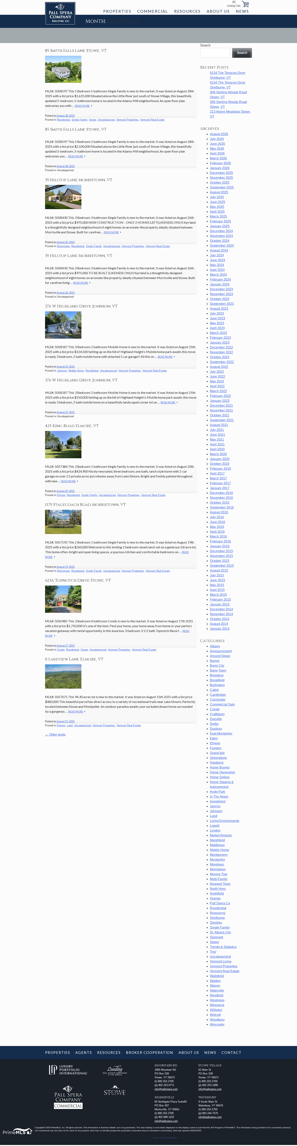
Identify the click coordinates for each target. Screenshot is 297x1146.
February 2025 (220, 221)
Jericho (215, 806)
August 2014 (219, 624)
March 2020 (218, 454)
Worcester (217, 1024)
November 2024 (221, 236)
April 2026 (217, 153)
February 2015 (220, 599)
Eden (214, 738)
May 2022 (217, 381)
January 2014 (220, 628)
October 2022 (219, 357)
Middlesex (217, 845)
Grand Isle (217, 753)
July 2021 (217, 430)
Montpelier (217, 859)
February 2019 (220, 468)
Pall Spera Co (220, 903)
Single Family (79, 119)
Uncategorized (106, 119)
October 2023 (219, 299)
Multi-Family (218, 879)
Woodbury (217, 1019)
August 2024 (219, 250)
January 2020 (220, 459)
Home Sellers (220, 777)
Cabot (214, 690)
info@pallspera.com (166, 1089)
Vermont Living (220, 961)
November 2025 (221, 177)
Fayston (215, 748)
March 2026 (218, 158)
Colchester (217, 699)
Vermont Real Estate (152, 119)
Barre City (217, 665)
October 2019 (219, 464)
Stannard (216, 937)
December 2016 (221, 493)
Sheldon (216, 922)
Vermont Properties (127, 119)
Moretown (217, 864)
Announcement (221, 651)
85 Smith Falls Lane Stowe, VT (76, 50)
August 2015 (219, 570)
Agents (83, 1052)
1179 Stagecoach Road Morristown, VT (85, 504)
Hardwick (216, 762)
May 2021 (217, 439)
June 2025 (217, 202)
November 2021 (221, 410)
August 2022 (219, 367)
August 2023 (219, 308)
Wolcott (215, 1014)
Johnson (62, 370)
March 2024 (218, 274)
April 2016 (217, 531)
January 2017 (220, 488)
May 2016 (217, 527)
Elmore (61, 495)
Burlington (217, 685)
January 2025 (220, 226)
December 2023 (221, 289)
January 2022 (220, 400)
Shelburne (217, 918)
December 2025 (221, 173)
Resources (187, 11)
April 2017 (217, 473)
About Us (218, 11)
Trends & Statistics (223, 947)
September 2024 (222, 245)
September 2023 (222, 303)
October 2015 (219, 560)
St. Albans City (220, 932)
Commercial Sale (222, 704)
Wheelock (217, 1005)
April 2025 (217, 211)
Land (70, 725)
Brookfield (217, 680)
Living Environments (224, 821)
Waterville (217, 990)
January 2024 (220, 284)
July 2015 (217, 575)
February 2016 (220, 541)
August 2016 (219, 512)
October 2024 (219, 240)
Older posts (55, 734)
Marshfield (217, 840)
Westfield (216, 995)
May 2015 (217, 585)
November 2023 (221, 294)
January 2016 (220, 546)
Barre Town (218, 670)
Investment (217, 801)
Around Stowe (220, 656)
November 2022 (221, 352)
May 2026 (217, 148)
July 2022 (217, 371)
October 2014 (219, 619)
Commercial (152, 11)
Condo (60, 649)
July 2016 (217, 517)
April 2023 (217, 328)
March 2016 (218, 536)
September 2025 (222, 187)
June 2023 (217, 318)
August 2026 (219, 134)
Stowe (92, 119)
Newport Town (220, 884)
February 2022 (220, 396)
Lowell (214, 825)
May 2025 (217, 207)
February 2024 (220, 279)
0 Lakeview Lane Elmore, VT (74, 659)
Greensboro (218, 757)
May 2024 (217, 265)
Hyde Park (217, 791)
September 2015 (222, 565)
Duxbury (216, 728)
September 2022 (222, 362)
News (242, 11)
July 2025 (217, 197)
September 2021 (222, 420)
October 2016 (219, 502)
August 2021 (219, 425)
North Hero (218, 888)
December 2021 (221, 405)
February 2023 (220, 337)
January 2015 (220, 604)
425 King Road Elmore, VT (72, 426)
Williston (216, 1010)
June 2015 (217, 580)
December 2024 (221, 231)
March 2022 (218, 391)
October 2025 (219, 182)
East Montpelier (221, 733)
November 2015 (221, 556)
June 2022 (217, 376)
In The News (219, 796)
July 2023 (217, 313)
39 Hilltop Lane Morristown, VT (78, 180)
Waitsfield (217, 976)
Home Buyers (220, 767)
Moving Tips (218, 874)
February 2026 (220, 163)
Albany (215, 646)
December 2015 (221, 551)
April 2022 (217, 386)
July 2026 (217, 139)
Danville (216, 719)
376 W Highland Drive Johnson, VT (81, 306)
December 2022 (221, 347)
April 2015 (217, 590)
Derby (214, 724)
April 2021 (217, 444)
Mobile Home (76, 370)
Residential (63, 119)
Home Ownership (222, 772)
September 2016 (222, 507)
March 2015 (218, 594)
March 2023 (218, 333)
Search (205, 45)
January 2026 (220, 168)
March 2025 (218, 216)
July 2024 (217, 255)
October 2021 (219, 415)
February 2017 (220, 483)
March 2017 (218, 478)
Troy (213, 951)
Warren (215, 985)
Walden (215, 981)
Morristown (63, 246)
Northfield (217, 893)
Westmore (217, 1000)
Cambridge (218, 694)
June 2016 (217, 522)
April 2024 (217, 270)
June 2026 (217, 143)
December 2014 (221, 609)
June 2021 (217, 434)
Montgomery (219, 854)
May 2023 (217, 323)
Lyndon (215, 830)
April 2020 (217, 449)
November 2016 (221, 497)
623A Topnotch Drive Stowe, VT (78, 580)
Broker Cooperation (149, 1052)
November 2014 (221, 614)
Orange (215, 898)
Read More (82, 105)
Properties (117, 11)
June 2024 (217, 260)
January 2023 (220, 342)
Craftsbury (217, 714)
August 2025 (219, 192)
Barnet (214, 661)
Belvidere (217, 675)
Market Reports (221, 835)
